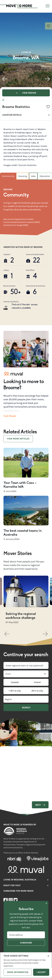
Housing (22, 176)
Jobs (33, 176)
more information (17, 972)
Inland (37, 682)
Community (8, 176)
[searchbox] (15, 699)
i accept (41, 972)
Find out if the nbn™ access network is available (25, 306)
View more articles (18, 438)
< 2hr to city (15, 691)
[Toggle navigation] (47, 6)
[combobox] (26, 665)
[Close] (48, 955)
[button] (5, 78)
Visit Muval (9, 415)
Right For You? (12, 885)
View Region (29, 92)
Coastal (15, 682)
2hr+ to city (37, 691)
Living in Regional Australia (19, 879)
